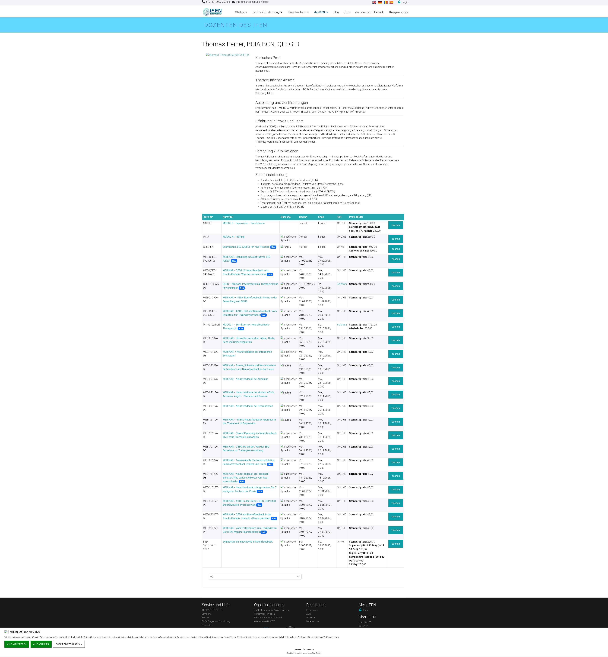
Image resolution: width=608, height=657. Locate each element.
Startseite (241, 12)
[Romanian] (386, 2)
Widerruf (310, 617)
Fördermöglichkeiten (264, 614)
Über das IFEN (366, 622)
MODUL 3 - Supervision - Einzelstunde (244, 223)
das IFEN (319, 12)
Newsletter (207, 625)
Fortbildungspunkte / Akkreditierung (271, 610)
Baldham (342, 284)
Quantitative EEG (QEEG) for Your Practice (246, 246)
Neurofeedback (297, 12)
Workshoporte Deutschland (268, 617)
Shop (347, 12)
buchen (396, 225)
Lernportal (207, 614)
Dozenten (363, 626)
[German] (380, 2)
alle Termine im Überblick (369, 12)
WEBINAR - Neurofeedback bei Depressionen (248, 406)
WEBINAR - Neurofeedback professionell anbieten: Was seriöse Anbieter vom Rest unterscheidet (245, 477)
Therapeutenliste (398, 12)
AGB (308, 614)
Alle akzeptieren (16, 644)
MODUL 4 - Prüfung (233, 236)
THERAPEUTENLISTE (212, 610)
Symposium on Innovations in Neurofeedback (248, 541)
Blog (336, 12)
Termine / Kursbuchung (265, 12)
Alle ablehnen (41, 644)
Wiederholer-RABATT (264, 621)
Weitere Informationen (304, 649)
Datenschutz (312, 621)
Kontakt (206, 617)
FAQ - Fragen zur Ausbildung (216, 621)
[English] (374, 2)
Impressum (312, 610)
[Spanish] (392, 2)
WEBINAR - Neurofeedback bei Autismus (245, 379)
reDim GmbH (315, 653)
